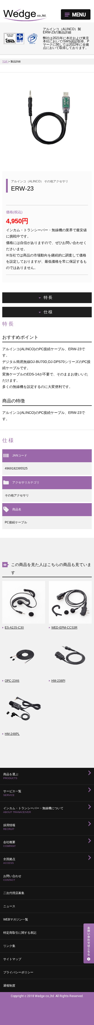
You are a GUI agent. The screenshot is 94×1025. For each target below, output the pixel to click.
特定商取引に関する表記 (19, 932)
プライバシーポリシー (18, 972)
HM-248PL (12, 733)
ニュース (9, 906)
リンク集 (9, 945)
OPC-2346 (12, 680)
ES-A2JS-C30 (14, 627)
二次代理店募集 (13, 893)
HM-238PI (58, 680)
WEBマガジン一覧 (15, 919)
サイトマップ (12, 959)
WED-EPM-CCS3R (64, 627)
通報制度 (9, 985)
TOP (5, 61)
